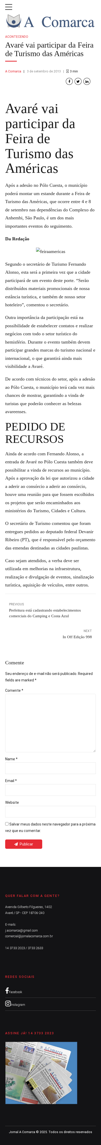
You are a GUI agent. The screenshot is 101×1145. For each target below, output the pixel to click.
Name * (11, 759)
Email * (11, 781)
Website (12, 802)
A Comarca (13, 71)
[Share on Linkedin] (86, 81)
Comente (14, 690)
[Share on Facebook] (69, 81)
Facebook (15, 992)
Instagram (18, 1005)
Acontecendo (16, 37)
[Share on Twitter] (78, 81)
